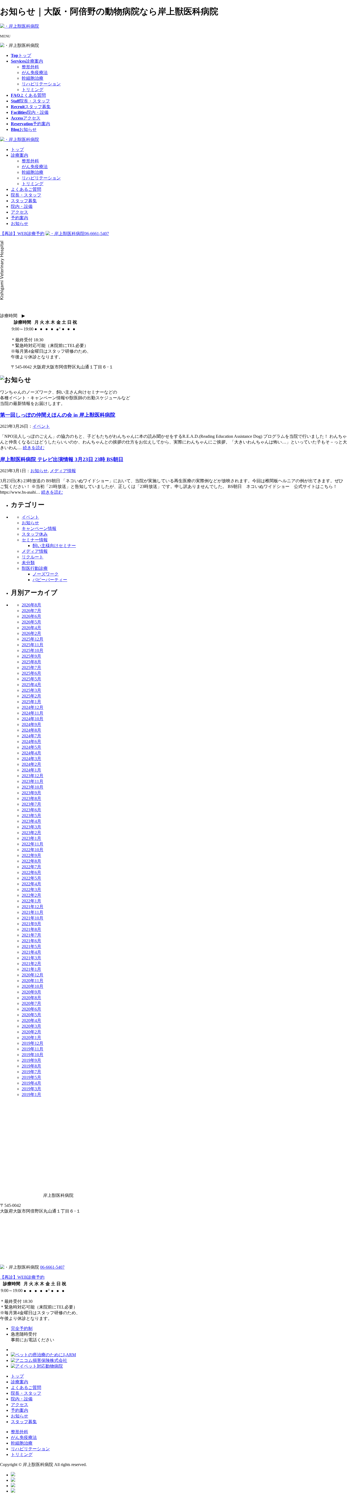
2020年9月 (31, 992)
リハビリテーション (41, 84)
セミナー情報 (35, 540)
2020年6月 (31, 1009)
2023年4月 (31, 821)
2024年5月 (31, 747)
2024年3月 (31, 758)
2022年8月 (31, 861)
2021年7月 (31, 935)
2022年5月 (31, 878)
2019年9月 (31, 1060)
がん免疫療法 (35, 72)
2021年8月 (31, 929)
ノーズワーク (46, 574)
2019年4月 (31, 1083)
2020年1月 (31, 1037)
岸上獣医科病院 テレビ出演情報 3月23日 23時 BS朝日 (61, 459)
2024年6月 (31, 741)
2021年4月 (31, 952)
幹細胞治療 (32, 78)
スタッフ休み (35, 534)
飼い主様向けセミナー (54, 545)
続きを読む (33, 447)
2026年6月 (31, 616)
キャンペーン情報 (39, 528)
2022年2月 (31, 895)
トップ (17, 149)
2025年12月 (32, 639)
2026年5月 (31, 622)
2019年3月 (31, 1088)
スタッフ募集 (24, 200)
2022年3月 (31, 889)
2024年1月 (31, 770)
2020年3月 (31, 1026)
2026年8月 (31, 605)
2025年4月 (31, 684)
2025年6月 (31, 673)
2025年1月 (31, 701)
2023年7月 (31, 804)
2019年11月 (32, 1049)
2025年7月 (31, 667)
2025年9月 (31, 656)
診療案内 (19, 155)
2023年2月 (31, 832)
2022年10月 (32, 849)
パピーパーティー (50, 579)
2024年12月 (32, 707)
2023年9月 (31, 792)
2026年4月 (31, 627)
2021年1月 (31, 969)
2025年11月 (32, 644)
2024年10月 (32, 718)
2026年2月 (31, 633)
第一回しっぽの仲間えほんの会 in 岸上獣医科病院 (57, 415)
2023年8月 (31, 798)
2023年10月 (32, 787)
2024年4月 (31, 753)
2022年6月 (31, 872)
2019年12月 (32, 1043)
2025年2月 (31, 696)
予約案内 (19, 218)
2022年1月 (31, 901)
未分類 (28, 562)
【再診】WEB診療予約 (22, 233)
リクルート (32, 557)
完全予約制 (22, 1328)
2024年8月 (31, 730)
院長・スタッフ (26, 195)
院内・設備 (22, 206)
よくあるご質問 (26, 189)
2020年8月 (31, 997)
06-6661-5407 (97, 233)
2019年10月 (32, 1054)
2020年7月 (31, 1003)
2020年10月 (32, 986)
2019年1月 (31, 1094)
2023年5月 (31, 815)
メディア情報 (63, 470)
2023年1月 (31, 838)
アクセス (19, 212)
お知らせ (19, 223)
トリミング (32, 89)
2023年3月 (31, 827)
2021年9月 (31, 923)
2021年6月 (31, 940)
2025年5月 (31, 679)
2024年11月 (32, 713)
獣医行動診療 (35, 568)
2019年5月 (31, 1077)
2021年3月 (31, 958)
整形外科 (30, 67)
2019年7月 (31, 1071)
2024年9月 (31, 724)
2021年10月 (32, 918)
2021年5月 (31, 946)
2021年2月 (31, 963)
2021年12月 (32, 906)
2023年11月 (32, 781)
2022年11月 (32, 844)
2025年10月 (32, 650)
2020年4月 (31, 1020)
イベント (41, 426)
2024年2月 (31, 764)
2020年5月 (31, 1014)
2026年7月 (31, 610)
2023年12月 (32, 775)
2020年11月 (32, 980)
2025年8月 (31, 662)
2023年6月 (31, 810)
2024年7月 (31, 736)
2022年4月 (31, 884)
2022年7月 (31, 866)
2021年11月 (32, 912)
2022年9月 (31, 855)
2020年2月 (31, 1032)
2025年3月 (31, 690)
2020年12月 (32, 975)
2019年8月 (31, 1066)
